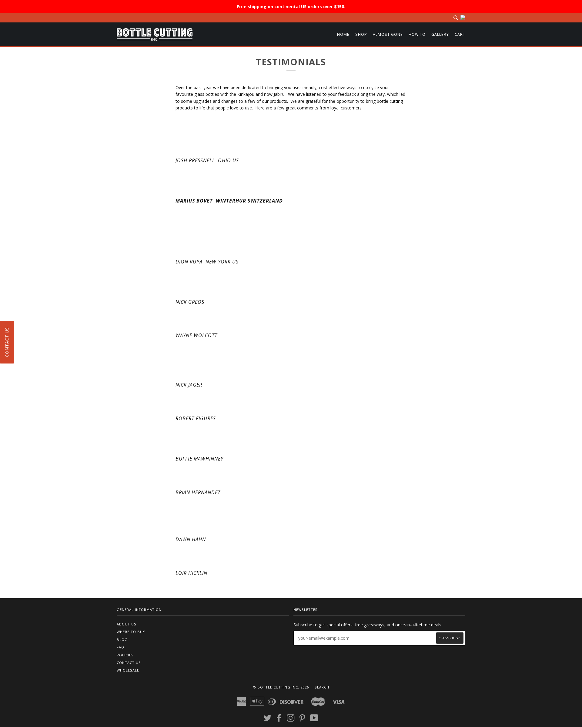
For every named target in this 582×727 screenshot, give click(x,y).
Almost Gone (388, 34)
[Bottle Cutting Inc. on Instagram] (291, 719)
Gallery (440, 34)
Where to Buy (131, 631)
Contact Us (129, 662)
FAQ (120, 647)
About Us (126, 624)
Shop (361, 34)
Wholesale (128, 670)
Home (343, 34)
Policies (125, 655)
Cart (460, 34)
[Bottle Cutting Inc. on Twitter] (268, 719)
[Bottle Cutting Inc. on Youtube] (314, 719)
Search (322, 687)
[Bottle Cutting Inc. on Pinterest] (302, 719)
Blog (122, 639)
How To (417, 34)
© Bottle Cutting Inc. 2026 (281, 687)
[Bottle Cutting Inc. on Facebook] (279, 719)
